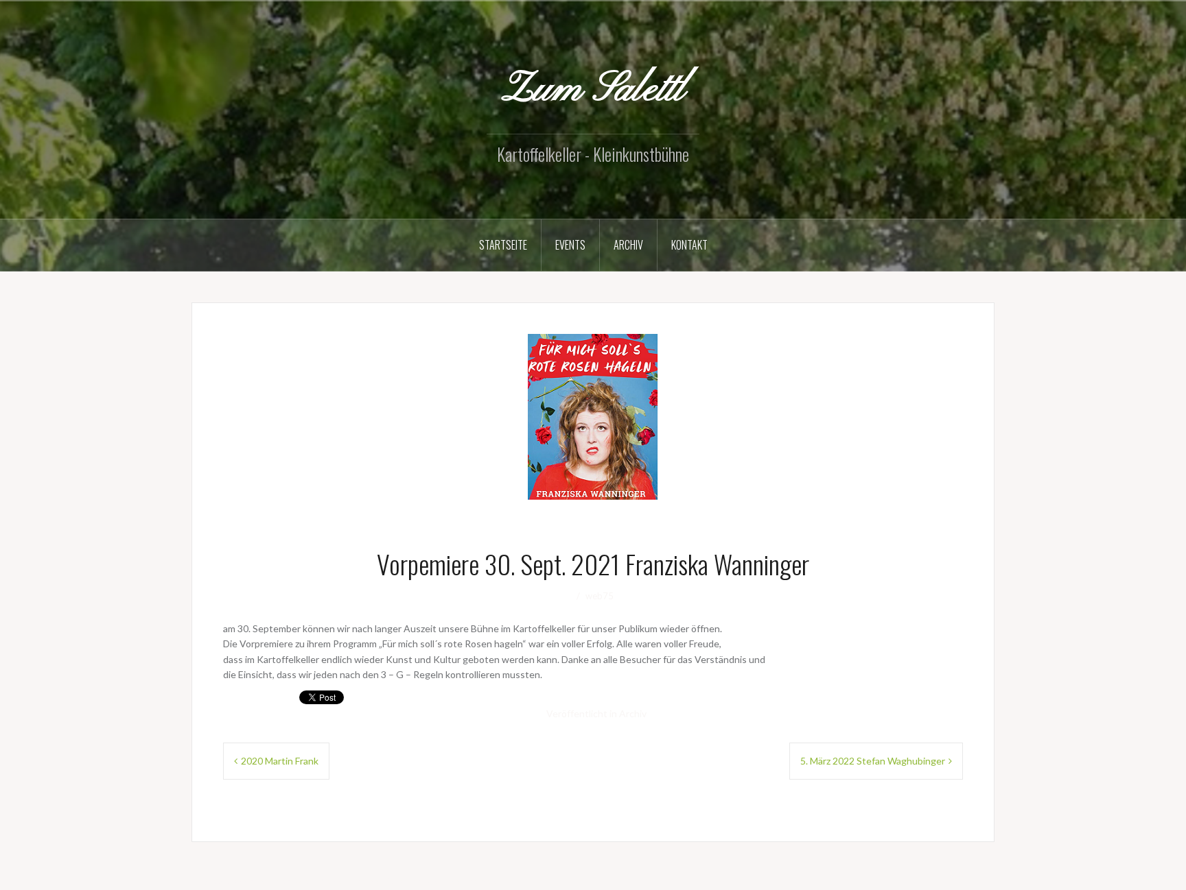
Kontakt (689, 245)
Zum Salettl (593, 90)
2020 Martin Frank (279, 761)
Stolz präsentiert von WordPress (272, 881)
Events (570, 245)
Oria (395, 881)
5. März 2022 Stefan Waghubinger (872, 761)
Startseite (503, 245)
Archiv (628, 245)
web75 (599, 595)
